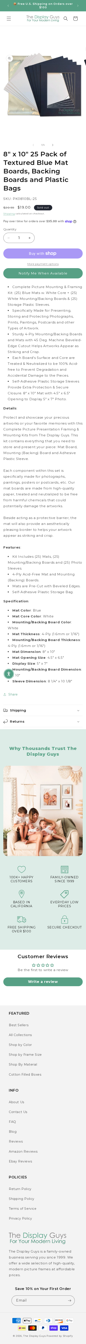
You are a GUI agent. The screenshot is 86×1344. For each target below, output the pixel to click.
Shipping (9, 213)
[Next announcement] (78, 5)
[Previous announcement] (8, 5)
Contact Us (18, 1112)
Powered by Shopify (60, 1335)
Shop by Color (20, 1045)
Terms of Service (23, 1209)
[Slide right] (53, 145)
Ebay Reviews (20, 1161)
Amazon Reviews (23, 1151)
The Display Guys (34, 1335)
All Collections (20, 1035)
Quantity (9, 229)
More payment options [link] (43, 264)
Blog (13, 1132)
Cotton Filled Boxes (25, 1075)
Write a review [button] (43, 982)
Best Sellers (18, 1025)
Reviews (16, 1141)
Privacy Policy (20, 1218)
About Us (16, 1102)
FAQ (12, 1122)
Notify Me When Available (43, 273)
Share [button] (13, 694)
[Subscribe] (70, 1300)
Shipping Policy (21, 1199)
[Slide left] (33, 145)
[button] (9, 18)
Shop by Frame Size (25, 1055)
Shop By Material (23, 1064)
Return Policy (20, 1189)
